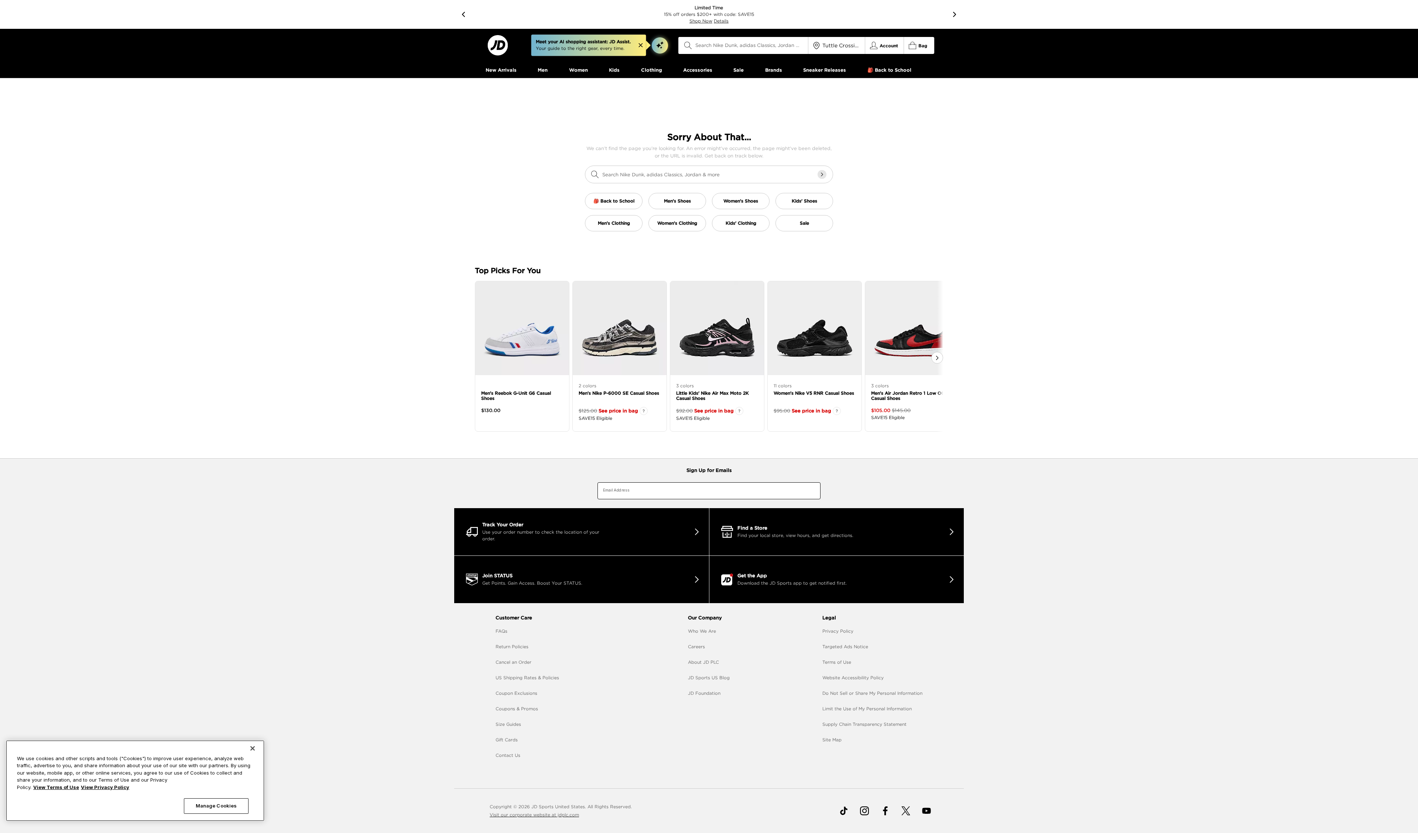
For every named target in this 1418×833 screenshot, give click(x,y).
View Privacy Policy (105, 787)
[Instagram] (864, 810)
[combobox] (743, 45)
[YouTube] (926, 810)
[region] (135, 780)
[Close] (252, 748)
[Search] (688, 45)
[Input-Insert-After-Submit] (822, 174)
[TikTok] (843, 810)
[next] (954, 14)
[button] (660, 45)
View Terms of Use (56, 787)
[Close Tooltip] (641, 45)
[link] (497, 45)
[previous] (463, 14)
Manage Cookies (216, 806)
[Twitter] (905, 810)
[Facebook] (885, 810)
